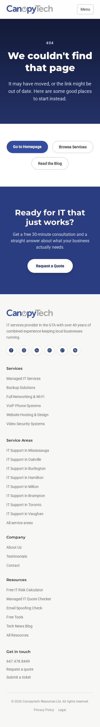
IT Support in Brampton (25, 496)
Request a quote (19, 669)
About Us (14, 547)
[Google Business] (75, 350)
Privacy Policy (44, 710)
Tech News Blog (19, 626)
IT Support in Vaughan (24, 514)
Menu (85, 9)
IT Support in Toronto (23, 505)
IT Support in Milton (22, 486)
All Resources (17, 635)
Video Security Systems (25, 424)
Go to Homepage (27, 147)
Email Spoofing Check (24, 608)
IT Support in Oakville (23, 459)
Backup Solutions (20, 387)
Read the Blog (50, 163)
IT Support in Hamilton (24, 477)
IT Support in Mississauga (27, 450)
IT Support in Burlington (26, 468)
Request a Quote (50, 266)
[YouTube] (49, 350)
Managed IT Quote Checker (28, 599)
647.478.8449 (18, 661)
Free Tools (14, 617)
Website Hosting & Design (27, 415)
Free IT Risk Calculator (24, 590)
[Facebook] (11, 350)
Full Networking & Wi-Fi (25, 397)
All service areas (19, 523)
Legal (62, 710)
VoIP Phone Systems (23, 406)
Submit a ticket (18, 677)
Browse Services (73, 147)
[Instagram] (24, 350)
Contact (13, 565)
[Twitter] (62, 350)
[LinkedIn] (37, 350)
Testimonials (16, 556)
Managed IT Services (23, 378)
